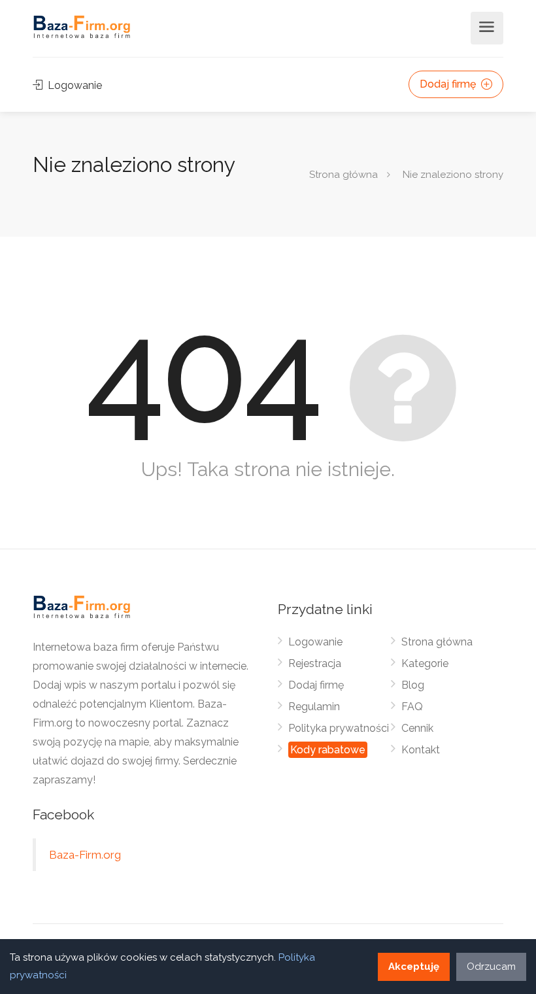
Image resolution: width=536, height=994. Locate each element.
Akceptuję (413, 966)
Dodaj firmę (449, 84)
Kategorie (424, 663)
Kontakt (420, 750)
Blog (412, 685)
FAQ (412, 706)
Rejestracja (314, 663)
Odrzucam (491, 966)
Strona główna (343, 174)
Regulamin (314, 706)
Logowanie (73, 85)
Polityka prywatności (338, 728)
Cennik (417, 728)
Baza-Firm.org (85, 854)
